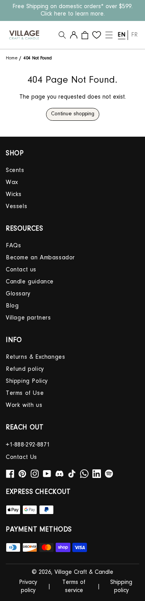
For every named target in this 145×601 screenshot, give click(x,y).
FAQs (13, 246)
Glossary (18, 294)
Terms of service (73, 586)
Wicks (14, 194)
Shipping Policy (27, 381)
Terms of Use (25, 393)
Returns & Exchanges (35, 357)
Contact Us (21, 457)
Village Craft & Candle (84, 572)
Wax (12, 182)
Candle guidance (30, 282)
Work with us (24, 405)
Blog (12, 306)
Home (12, 58)
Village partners (28, 318)
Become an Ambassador (40, 258)
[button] (62, 35)
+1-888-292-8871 (28, 445)
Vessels (16, 206)
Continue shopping (72, 114)
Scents (15, 170)
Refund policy (25, 369)
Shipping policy (121, 586)
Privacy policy (28, 586)
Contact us (21, 270)
